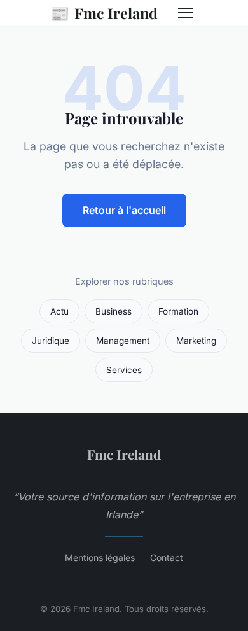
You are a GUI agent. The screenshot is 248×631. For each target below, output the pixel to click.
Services (124, 370)
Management (122, 341)
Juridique (50, 341)
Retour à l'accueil (124, 210)
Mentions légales (100, 557)
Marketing (196, 341)
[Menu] (185, 13)
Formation (178, 311)
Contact (166, 557)
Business (113, 311)
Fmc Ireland (104, 13)
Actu (59, 311)
